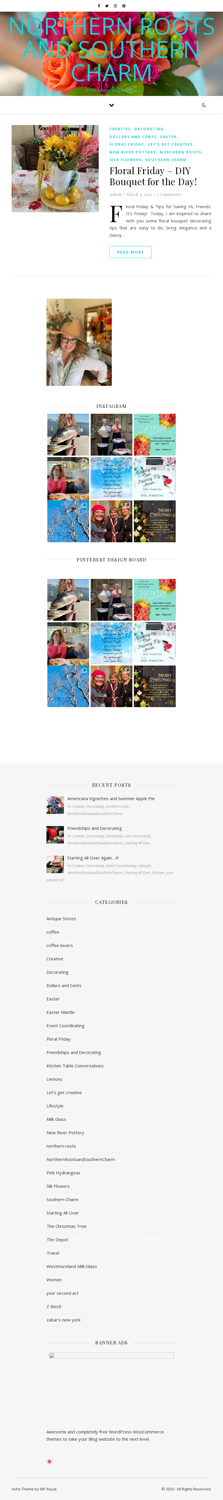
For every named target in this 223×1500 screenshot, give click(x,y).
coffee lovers (59, 945)
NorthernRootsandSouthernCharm (80, 1159)
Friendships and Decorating (73, 1052)
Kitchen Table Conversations (75, 1066)
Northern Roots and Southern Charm (111, 49)
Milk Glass (56, 1119)
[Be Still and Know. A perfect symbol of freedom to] (68, 521)
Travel (52, 1253)
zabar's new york (63, 1320)
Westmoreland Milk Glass (71, 1266)
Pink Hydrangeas (63, 1173)
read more (130, 252)
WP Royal (48, 1489)
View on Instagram (114, 729)
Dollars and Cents (133, 136)
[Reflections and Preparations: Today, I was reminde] (155, 478)
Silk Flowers (125, 159)
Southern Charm (166, 159)
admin (115, 194)
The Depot (57, 1239)
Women (54, 1280)
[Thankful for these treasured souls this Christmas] (111, 521)
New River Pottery (132, 152)
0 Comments (168, 194)
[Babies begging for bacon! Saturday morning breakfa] (68, 478)
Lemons (54, 1079)
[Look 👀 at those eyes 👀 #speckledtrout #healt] (68, 435)
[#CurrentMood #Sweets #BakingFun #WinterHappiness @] (111, 435)
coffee (52, 932)
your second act (62, 1293)
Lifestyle (55, 1106)
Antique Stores (61, 918)
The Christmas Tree (66, 1226)
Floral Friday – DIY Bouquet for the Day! (153, 176)
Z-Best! (53, 1306)
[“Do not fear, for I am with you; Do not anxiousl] (111, 478)
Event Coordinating (65, 1025)
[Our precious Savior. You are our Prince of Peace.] (155, 521)
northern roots (181, 152)
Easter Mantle (60, 1012)
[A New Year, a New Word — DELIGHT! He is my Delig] (155, 435)
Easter (168, 136)
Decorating (149, 128)
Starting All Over (62, 1213)
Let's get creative (170, 144)
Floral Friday (126, 144)
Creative (120, 128)
